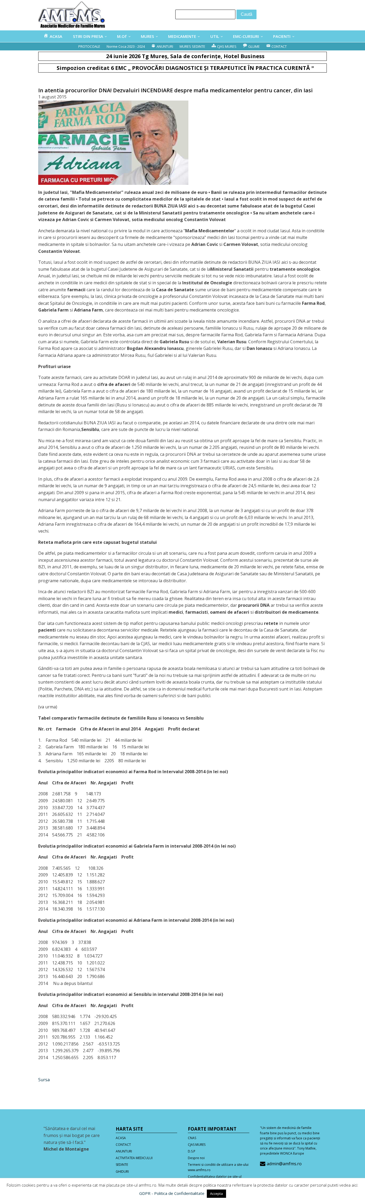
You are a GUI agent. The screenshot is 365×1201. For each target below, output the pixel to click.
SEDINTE (122, 1164)
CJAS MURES (196, 1144)
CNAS (192, 1138)
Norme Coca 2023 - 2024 (126, 46)
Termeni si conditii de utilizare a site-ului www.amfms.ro (218, 1167)
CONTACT (123, 1144)
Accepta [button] (216, 1193)
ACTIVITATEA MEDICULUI (134, 1158)
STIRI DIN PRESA (88, 36)
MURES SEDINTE (192, 46)
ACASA (121, 1138)
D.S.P (191, 1151)
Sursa (44, 1080)
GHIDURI (122, 1171)
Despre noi (196, 1158)
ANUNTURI (124, 1151)
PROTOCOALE (89, 46)
